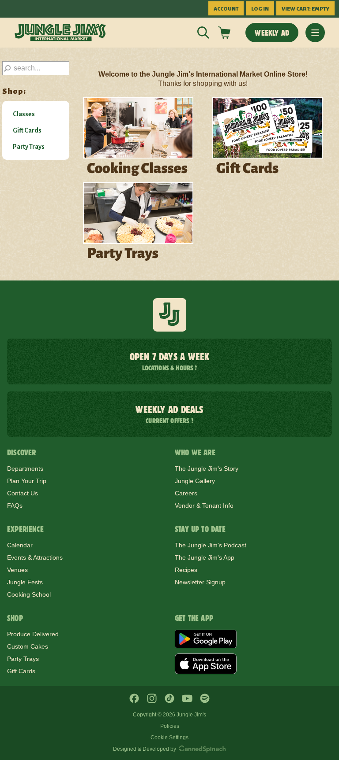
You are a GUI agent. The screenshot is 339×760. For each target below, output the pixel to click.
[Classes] (138, 137)
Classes (24, 114)
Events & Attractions (35, 557)
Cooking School (29, 594)
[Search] (203, 32)
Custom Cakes (27, 646)
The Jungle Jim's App (204, 557)
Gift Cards (27, 130)
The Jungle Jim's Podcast (210, 545)
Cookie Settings (169, 737)
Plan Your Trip (26, 480)
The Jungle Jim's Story (206, 468)
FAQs (15, 505)
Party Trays (29, 146)
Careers (186, 493)
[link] (60, 32)
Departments (25, 468)
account (226, 9)
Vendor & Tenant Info (204, 505)
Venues (17, 569)
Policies (169, 726)
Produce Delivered (33, 634)
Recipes (186, 569)
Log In (260, 9)
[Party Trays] (138, 222)
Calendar (20, 545)
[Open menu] (315, 32)
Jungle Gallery (195, 480)
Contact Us (22, 493)
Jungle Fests (25, 582)
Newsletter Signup (200, 582)
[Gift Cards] (267, 137)
